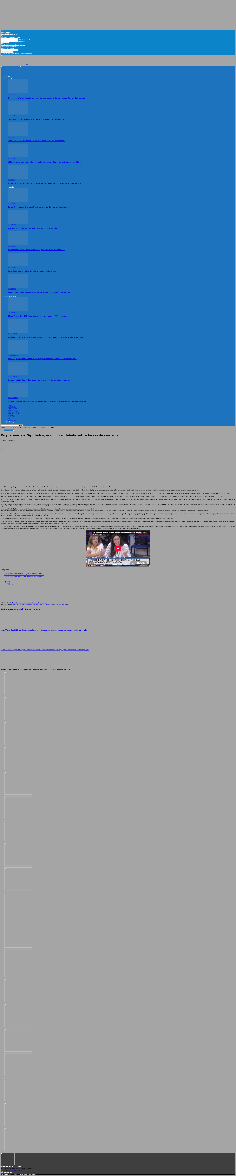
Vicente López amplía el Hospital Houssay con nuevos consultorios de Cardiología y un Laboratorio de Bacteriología (45, 650)
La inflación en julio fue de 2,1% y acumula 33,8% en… (32, 271)
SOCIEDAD (12, 420)
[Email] (24, 443)
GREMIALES (12, 408)
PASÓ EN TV (12, 415)
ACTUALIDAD (10, 296)
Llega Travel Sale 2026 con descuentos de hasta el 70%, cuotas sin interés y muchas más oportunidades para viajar (44, 630)
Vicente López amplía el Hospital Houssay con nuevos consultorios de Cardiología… (46, 337)
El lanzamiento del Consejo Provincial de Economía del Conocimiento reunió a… (44, 162)
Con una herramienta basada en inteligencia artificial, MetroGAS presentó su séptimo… (48, 401)
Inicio (2, 427)
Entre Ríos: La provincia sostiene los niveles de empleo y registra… (38, 207)
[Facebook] (4, 443)
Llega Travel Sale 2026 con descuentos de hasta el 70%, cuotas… (37, 316)
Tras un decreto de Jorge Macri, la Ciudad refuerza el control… (36, 141)
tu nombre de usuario (24, 39)
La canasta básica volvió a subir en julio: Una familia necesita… (36, 250)
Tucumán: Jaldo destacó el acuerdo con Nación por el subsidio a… (38, 119)
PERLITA (11, 417)
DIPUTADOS (8, 584)
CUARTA (7, 583)
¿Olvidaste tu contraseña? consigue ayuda (13, 45)
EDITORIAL (9, 422)
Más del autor (32, 609)
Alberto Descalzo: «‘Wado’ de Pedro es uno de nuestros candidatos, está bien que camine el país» (39, 604)
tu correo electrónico (24, 50)
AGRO (10, 405)
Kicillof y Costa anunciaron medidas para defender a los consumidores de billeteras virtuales (35, 669)
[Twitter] (10, 443)
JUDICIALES (12, 410)
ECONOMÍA (9, 187)
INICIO (7, 76)
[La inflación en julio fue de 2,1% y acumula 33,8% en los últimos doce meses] (18, 266)
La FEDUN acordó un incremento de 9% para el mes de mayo (28, 603)
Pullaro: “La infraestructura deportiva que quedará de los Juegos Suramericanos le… (46, 98)
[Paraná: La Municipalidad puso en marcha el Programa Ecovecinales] (18, 375)
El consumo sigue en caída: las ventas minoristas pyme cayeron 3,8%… (40, 293)
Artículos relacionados (13, 609)
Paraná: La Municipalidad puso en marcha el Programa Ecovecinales (39, 380)
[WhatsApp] (17, 443)
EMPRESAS (12, 407)
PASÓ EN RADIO (13, 413)
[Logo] (10, 73)
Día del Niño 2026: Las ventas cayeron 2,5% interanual (32, 228)
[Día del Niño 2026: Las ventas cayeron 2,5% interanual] (18, 223)
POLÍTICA (8, 78)
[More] (30, 443)
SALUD (10, 418)
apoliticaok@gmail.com (15, 1170)
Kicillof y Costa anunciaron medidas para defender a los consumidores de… (42, 359)
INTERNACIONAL (14, 412)
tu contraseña (21, 41)
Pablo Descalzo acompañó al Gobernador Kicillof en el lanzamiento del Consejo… (45, 183)
